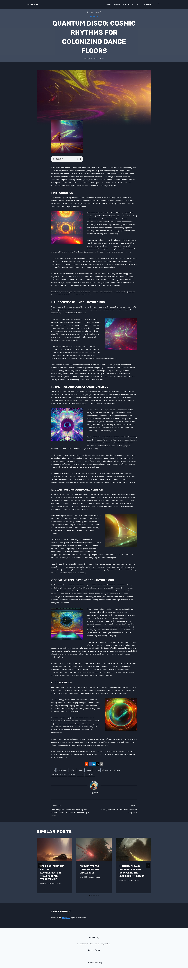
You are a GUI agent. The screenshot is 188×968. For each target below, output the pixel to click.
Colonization (62, 770)
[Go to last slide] (40, 865)
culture (72, 770)
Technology (90, 774)
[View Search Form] (158, 4)
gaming (97, 770)
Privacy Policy (94, 950)
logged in (66, 917)
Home (108, 4)
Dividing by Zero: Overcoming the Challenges (90, 869)
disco (80, 770)
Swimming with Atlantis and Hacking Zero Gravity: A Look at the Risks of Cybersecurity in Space (70, 811)
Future (88, 770)
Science (94, 17)
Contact (148, 4)
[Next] (148, 865)
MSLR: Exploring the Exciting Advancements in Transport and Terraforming (52, 873)
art (53, 770)
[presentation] (54, 849)
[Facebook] (90, 764)
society (72, 774)
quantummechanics (59, 774)
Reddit (117, 4)
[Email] (101, 764)
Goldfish (84, 877)
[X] (97, 764)
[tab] (89, 895)
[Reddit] (86, 764)
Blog (139, 4)
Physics (117, 770)
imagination (106, 770)
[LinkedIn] (94, 764)
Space (80, 774)
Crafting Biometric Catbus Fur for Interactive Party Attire (118, 809)
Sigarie (89, 58)
